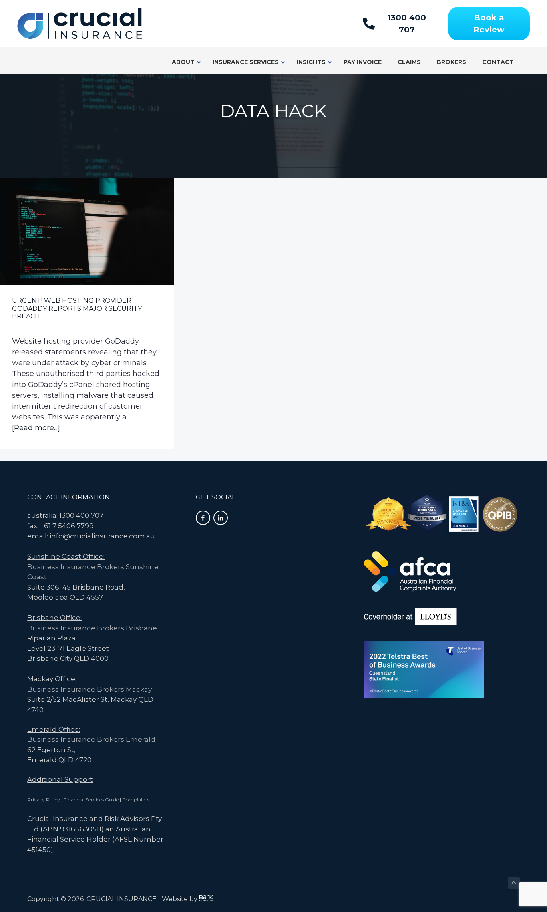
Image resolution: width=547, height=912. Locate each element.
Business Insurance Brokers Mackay (89, 689)
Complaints (135, 800)
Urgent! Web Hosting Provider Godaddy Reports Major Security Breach (77, 308)
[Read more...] (36, 428)
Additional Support (60, 779)
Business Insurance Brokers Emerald (91, 739)
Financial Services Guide (91, 800)
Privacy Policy (43, 800)
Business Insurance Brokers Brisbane (92, 628)
